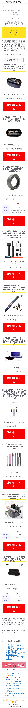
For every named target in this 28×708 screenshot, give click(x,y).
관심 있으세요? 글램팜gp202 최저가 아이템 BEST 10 (16, 654)
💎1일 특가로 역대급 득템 (14, 681)
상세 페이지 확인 (14, 106)
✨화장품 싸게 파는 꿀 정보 (14, 673)
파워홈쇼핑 (22, 700)
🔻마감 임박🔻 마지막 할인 (14, 32)
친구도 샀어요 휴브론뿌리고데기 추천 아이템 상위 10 (15, 650)
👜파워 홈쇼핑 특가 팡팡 (14, 683)
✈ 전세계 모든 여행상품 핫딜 (14, 685)
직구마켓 (14, 702)
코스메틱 (5, 700)
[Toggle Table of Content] (20, 60)
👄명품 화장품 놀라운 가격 (14, 677)
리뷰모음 (16, 700)
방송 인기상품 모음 (14, 1)
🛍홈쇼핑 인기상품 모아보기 (14, 679)
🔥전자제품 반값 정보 (14, 675)
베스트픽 (10, 700)
